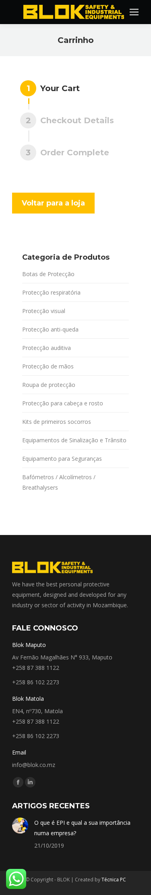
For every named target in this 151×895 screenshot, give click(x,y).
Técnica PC (113, 879)
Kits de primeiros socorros (56, 421)
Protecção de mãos (48, 366)
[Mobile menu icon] (134, 12)
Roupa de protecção (48, 385)
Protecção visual (43, 311)
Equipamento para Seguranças (62, 458)
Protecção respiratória (51, 292)
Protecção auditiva (46, 348)
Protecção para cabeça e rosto (62, 403)
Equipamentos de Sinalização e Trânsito (74, 440)
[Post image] (20, 826)
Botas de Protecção (48, 274)
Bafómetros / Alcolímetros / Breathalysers (58, 482)
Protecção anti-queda (50, 329)
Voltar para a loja (53, 203)
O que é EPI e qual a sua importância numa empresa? (82, 828)
